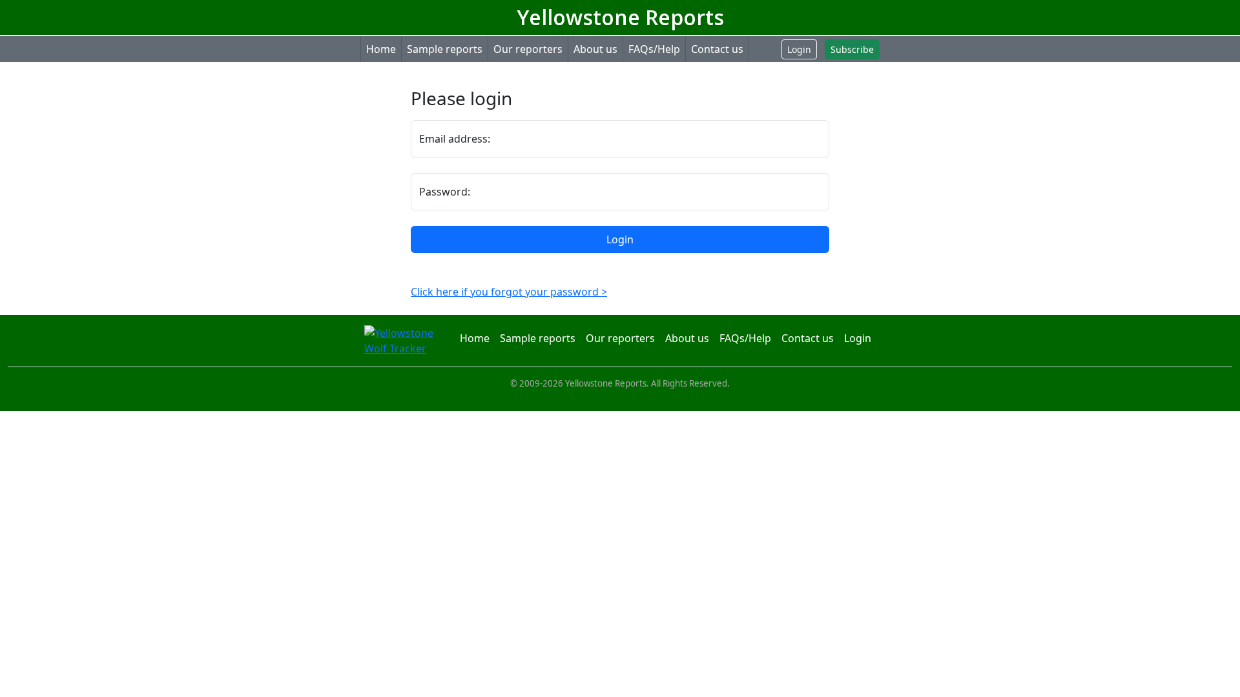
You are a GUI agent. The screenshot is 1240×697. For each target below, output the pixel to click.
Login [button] (799, 49)
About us (595, 49)
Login (620, 239)
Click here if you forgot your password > (509, 292)
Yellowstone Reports (620, 17)
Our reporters (528, 49)
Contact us (717, 49)
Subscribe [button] (852, 49)
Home (381, 49)
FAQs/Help (654, 49)
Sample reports (444, 49)
